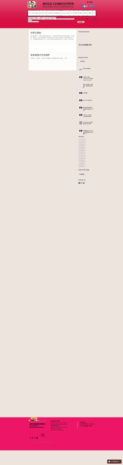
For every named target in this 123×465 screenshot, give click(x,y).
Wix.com (51, 442)
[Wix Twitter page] (84, 6)
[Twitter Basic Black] (32, 438)
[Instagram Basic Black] (37, 438)
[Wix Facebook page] (82, 6)
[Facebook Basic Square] (79, 183)
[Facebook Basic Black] (30, 438)
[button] (95, 18)
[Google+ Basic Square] (83, 183)
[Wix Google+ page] (87, 6)
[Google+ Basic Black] (34, 438)
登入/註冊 (90, 2)
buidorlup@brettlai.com (39, 424)
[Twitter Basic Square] (81, 183)
